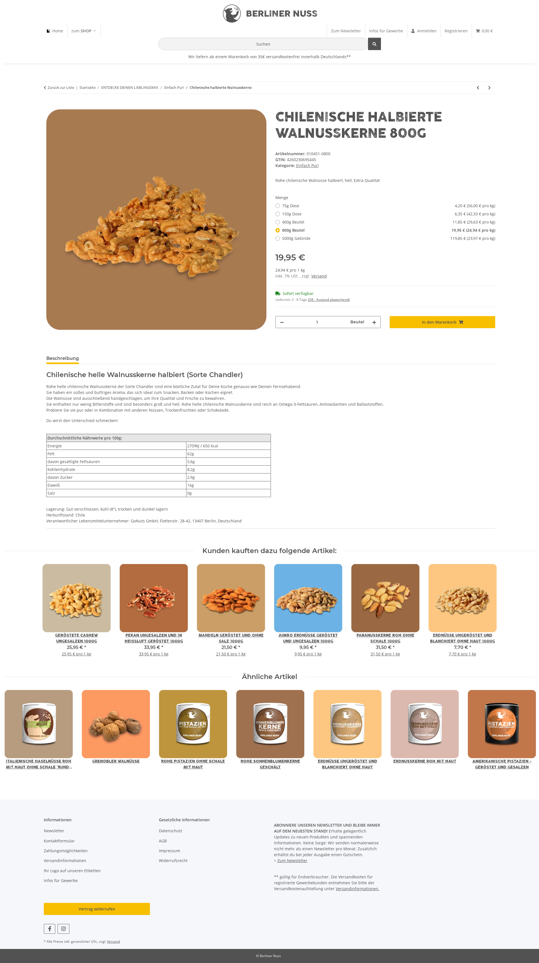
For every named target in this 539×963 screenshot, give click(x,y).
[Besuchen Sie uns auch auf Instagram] (63, 929)
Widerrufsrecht (173, 860)
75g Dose (388, 205)
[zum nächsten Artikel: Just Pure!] (489, 88)
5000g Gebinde (388, 238)
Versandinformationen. (357, 888)
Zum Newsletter (292, 860)
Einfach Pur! (307, 165)
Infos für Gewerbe (61, 880)
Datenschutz (170, 830)
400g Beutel (388, 222)
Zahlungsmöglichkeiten (66, 850)
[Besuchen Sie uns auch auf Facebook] (49, 929)
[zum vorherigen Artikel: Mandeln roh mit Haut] (478, 88)
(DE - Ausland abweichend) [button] (329, 299)
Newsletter (54, 830)
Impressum (169, 850)
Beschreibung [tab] (62, 358)
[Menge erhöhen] (374, 322)
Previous (14, 733)
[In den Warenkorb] (50, 106)
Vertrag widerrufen (97, 909)
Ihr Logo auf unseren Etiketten (72, 870)
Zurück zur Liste (61, 87)
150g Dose (388, 213)
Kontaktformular (59, 841)
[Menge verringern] (282, 322)
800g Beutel (388, 230)
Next (525, 733)
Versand (319, 276)
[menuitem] (54, 31)
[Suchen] (374, 44)
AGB (163, 841)
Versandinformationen (65, 860)
